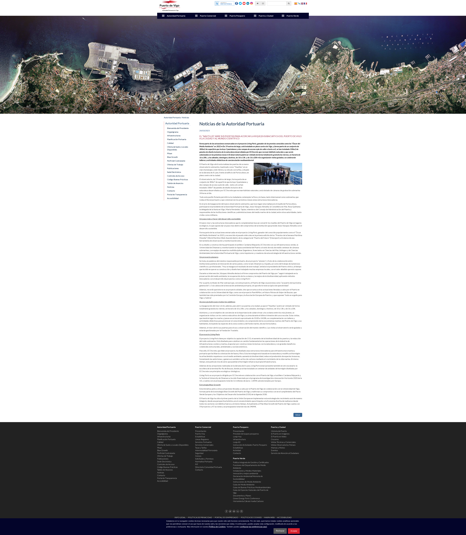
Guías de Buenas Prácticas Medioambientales (252, 487)
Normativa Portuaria (203, 461)
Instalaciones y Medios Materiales (247, 471)
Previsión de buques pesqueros (246, 434)
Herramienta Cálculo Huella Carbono (248, 501)
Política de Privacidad (200, 517)
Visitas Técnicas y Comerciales (283, 442)
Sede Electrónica (174, 172)
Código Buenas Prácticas (177, 179)
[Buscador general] (288, 3)
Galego (299, 3)
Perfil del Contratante (176, 161)
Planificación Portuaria (176, 139)
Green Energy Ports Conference (246, 498)
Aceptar (294, 531)
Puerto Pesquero (237, 16)
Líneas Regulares (202, 439)
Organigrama (172, 132)
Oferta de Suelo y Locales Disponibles (177, 148)
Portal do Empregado (226, 517)
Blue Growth (172, 157)
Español (295, 3)
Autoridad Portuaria (176, 16)
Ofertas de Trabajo (175, 164)
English (302, 3)
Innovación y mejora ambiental (245, 473)
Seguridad (199, 453)
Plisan (169, 153)
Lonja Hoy (237, 436)
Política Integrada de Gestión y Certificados (251, 462)
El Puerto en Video (278, 436)
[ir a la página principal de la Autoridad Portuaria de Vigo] (169, 5)
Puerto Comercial (208, 16)
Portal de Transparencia (177, 194)
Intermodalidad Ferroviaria (206, 450)
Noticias (185, 117)
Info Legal (180, 517)
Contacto (171, 191)
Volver (297, 415)
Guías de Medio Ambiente (243, 484)
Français (305, 3)
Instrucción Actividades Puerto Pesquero (250, 445)
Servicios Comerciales (204, 445)
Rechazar (280, 531)
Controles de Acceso (175, 176)
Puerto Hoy (200, 434)
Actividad (237, 450)
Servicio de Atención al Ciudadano (285, 453)
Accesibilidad (173, 198)
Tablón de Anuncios (175, 183)
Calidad (170, 143)
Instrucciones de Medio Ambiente (247, 482)
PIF (196, 464)
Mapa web (269, 517)
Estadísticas (200, 436)
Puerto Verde (293, 16)
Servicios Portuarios (203, 442)
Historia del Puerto (279, 431)
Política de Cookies (251, 517)
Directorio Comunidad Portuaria (208, 467)
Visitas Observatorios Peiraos (283, 445)
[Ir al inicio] (257, 3)
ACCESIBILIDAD (284, 517)
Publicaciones (173, 168)
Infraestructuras (174, 135)
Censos (198, 456)
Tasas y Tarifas (201, 447)
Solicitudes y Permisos (204, 459)
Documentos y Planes (242, 495)
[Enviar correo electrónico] (262, 3)
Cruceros (275, 439)
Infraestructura (239, 439)
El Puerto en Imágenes (280, 434)
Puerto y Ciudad (266, 16)
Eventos (274, 450)
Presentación (200, 431)
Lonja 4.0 (236, 442)
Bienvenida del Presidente (178, 128)
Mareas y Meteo (278, 447)
